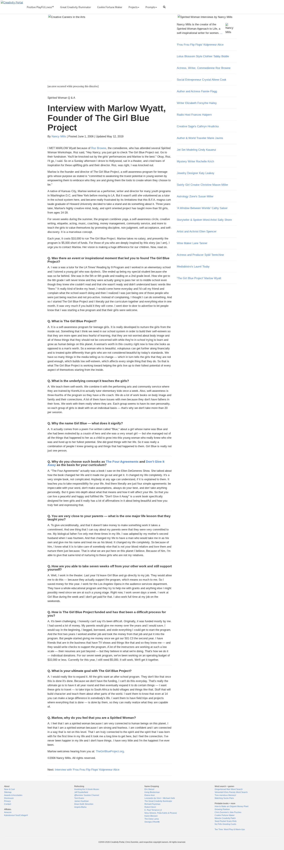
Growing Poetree (222, 809)
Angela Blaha (80, 807)
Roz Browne (98, 148)
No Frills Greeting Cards (225, 824)
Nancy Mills (59, 136)
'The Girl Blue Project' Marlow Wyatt (199, 278)
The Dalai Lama (151, 819)
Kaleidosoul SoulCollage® (16, 815)
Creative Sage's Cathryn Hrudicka (198, 126)
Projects (133, 7)
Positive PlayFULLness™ (40, 7)
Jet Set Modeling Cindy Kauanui (196, 149)
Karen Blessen (151, 816)
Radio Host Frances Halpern (194, 114)
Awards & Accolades (13, 795)
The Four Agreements (122, 461)
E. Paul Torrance (151, 810)
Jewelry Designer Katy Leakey (195, 173)
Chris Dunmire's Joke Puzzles (228, 812)
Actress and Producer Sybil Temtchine (200, 254)
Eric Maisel (149, 789)
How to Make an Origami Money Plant (231, 806)
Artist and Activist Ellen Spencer (196, 231)
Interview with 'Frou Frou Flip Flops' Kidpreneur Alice (87, 769)
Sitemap (8, 792)
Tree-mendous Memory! (225, 795)
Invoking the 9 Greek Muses (86, 789)
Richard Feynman (152, 804)
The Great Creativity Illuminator (158, 801)
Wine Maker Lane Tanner (192, 243)
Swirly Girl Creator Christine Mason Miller (202, 184)
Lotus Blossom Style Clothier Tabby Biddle (203, 56)
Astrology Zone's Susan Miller (195, 196)
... (221, 33)
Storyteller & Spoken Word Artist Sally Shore (204, 219)
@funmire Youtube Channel (86, 795)
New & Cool (9, 789)
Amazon (8, 812)
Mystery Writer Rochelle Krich (195, 161)
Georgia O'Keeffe (152, 822)
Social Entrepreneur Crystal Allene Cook (201, 79)
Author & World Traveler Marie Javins (200, 138)
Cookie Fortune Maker (109, 7)
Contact (7, 804)
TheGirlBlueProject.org (110, 751)
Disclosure (9, 798)
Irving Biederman (152, 792)
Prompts (150, 7)
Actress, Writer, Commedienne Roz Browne (203, 68)
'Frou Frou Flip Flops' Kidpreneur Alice (200, 44)
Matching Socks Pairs (224, 798)
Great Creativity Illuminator (75, 7)
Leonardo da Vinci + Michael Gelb (159, 798)
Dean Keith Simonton (83, 804)
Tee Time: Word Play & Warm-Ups (230, 829)
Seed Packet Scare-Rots (226, 821)
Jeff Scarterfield (81, 792)
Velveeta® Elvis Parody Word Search (231, 792)
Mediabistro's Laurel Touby (193, 266)
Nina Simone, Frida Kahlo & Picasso (160, 813)
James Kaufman (81, 801)
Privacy (7, 801)
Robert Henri (150, 807)
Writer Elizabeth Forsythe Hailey (197, 103)
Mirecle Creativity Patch (225, 818)
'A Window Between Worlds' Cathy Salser (202, 208)
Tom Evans (79, 798)
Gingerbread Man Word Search (229, 789)
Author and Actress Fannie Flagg (197, 91)
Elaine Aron (149, 795)
